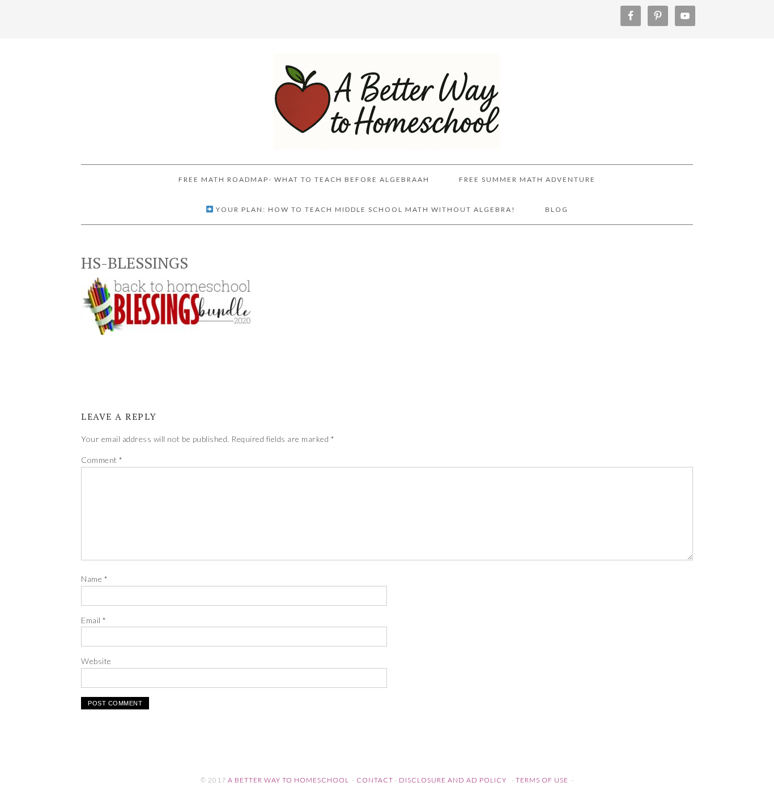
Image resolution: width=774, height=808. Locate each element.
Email (94, 620)
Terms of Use (542, 780)
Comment (102, 460)
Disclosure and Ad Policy (453, 780)
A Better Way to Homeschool (387, 96)
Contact (374, 780)
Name (94, 579)
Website (96, 661)
